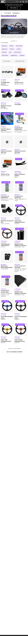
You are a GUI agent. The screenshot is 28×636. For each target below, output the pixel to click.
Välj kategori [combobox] (16, 13)
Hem (2, 13)
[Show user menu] (20, 1)
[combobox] (12, 1)
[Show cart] (23, 1)
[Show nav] (26, 1)
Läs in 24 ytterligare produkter (14, 351)
